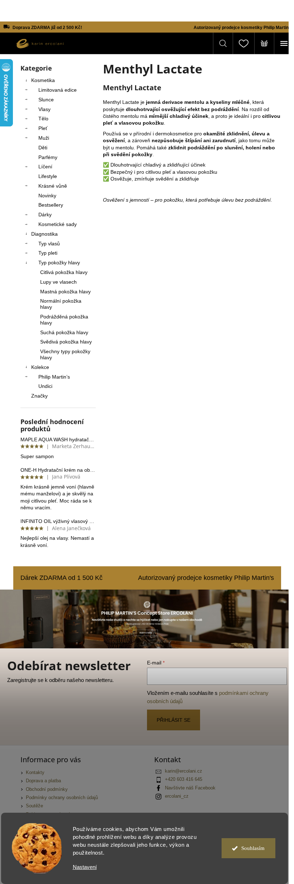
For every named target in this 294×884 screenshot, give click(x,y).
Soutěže (34, 805)
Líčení (45, 166)
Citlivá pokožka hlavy (63, 272)
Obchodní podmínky (47, 789)
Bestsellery (50, 205)
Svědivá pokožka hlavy (66, 342)
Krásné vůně (52, 186)
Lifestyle (47, 176)
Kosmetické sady (57, 224)
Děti (42, 147)
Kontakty (35, 772)
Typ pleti (47, 253)
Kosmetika (43, 80)
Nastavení (85, 867)
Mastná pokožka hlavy (65, 291)
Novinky (47, 195)
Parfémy (47, 157)
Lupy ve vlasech (58, 282)
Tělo (43, 118)
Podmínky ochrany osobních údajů (62, 797)
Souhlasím (253, 848)
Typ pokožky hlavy (59, 262)
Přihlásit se (173, 720)
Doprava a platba (43, 780)
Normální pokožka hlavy (60, 304)
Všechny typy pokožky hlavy (65, 354)
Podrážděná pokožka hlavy (64, 320)
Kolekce (40, 367)
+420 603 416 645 (183, 779)
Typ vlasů (49, 243)
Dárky (45, 214)
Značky (39, 396)
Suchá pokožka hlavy (64, 332)
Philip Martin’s (54, 377)
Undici (45, 386)
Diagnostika (44, 234)
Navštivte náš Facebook (190, 788)
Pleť (42, 128)
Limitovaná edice (57, 90)
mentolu (194, 102)
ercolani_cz (177, 796)
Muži (43, 138)
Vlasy (44, 109)
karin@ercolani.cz (183, 771)
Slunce (46, 99)
